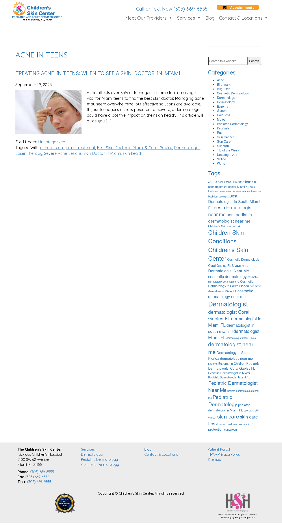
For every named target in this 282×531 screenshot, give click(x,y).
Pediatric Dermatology (232, 124)
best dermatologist (218, 196)
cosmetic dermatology (227, 276)
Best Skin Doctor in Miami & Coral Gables (134, 147)
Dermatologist (187, 147)
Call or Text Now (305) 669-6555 (172, 9)
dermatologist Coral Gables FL (228, 315)
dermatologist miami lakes (241, 338)
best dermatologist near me (230, 211)
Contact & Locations (240, 18)
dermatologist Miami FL (233, 334)
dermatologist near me (230, 348)
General (222, 110)
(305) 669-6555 (42, 472)
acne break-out (247, 181)
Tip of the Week (228, 150)
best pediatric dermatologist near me (230, 217)
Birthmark (223, 84)
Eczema (222, 106)
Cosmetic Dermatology (233, 93)
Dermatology (226, 102)
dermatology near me (236, 358)
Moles (221, 119)
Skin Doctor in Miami (102, 153)
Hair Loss (223, 115)
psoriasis (249, 410)
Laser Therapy (28, 153)
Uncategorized (51, 141)
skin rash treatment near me (231, 424)
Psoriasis (223, 128)
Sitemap (214, 459)
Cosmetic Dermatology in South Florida (230, 283)
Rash (220, 132)
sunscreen (230, 429)
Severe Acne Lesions (63, 153)
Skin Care (224, 141)
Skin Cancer (225, 137)
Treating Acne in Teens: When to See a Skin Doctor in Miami (97, 73)
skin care (228, 416)
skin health (132, 153)
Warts (221, 163)
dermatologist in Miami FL (234, 321)
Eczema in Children (231, 363)
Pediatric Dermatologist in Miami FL (231, 373)
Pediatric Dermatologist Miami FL (229, 377)
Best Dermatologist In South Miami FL (234, 201)
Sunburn (223, 146)
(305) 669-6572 (37, 477)
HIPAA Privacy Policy (224, 454)
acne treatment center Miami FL (228, 186)
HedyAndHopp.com (245, 517)
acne (212, 181)
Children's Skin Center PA (224, 226)
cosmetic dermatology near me (230, 293)
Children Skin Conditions (226, 236)
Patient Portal (219, 449)
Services (186, 18)
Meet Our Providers (146, 18)
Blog (210, 18)
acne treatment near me (248, 191)
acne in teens (52, 147)
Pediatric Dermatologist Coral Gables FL (234, 366)
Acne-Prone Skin (227, 182)
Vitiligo (221, 159)
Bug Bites (223, 89)
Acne (220, 80)
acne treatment (80, 147)
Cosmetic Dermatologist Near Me (228, 267)
